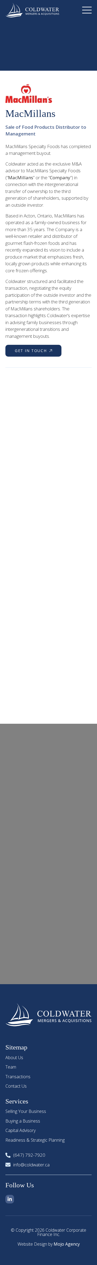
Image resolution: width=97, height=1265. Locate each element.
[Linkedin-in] (9, 1199)
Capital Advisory (20, 1130)
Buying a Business (22, 1121)
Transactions (17, 1077)
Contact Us (16, 1086)
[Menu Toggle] (87, 10)
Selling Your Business (25, 1111)
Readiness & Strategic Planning (35, 1140)
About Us (14, 1057)
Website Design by (49, 1244)
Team (10, 1067)
